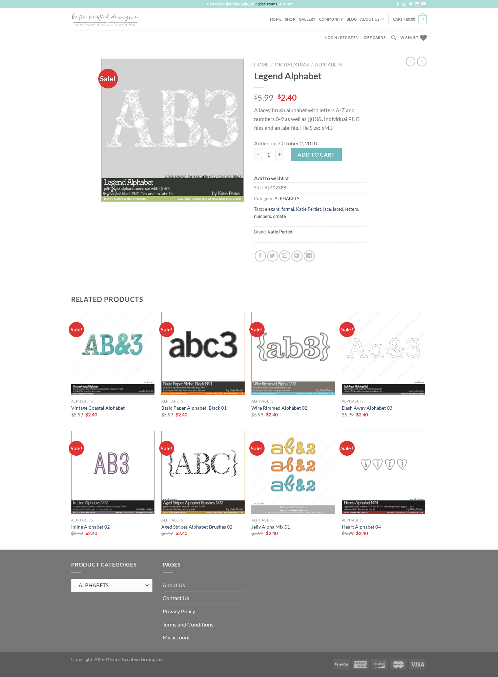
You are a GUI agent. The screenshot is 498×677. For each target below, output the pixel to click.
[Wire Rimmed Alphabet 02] (293, 353)
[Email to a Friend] (284, 256)
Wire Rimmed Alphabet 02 (279, 408)
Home (276, 19)
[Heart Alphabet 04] (384, 472)
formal (288, 209)
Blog (352, 19)
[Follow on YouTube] (423, 4)
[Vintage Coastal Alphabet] (113, 353)
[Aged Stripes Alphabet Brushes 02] (203, 472)
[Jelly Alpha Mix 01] (293, 472)
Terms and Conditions (188, 624)
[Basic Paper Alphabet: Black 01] (203, 353)
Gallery (307, 19)
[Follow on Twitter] (411, 4)
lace (327, 209)
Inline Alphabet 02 (90, 527)
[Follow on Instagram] (404, 4)
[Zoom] (110, 193)
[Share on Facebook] (260, 256)
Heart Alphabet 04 (361, 527)
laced (338, 209)
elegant (272, 209)
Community (331, 19)
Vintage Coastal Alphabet (98, 408)
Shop (290, 19)
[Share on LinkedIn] (309, 256)
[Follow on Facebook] (398, 4)
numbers (262, 216)
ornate (279, 216)
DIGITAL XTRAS (292, 64)
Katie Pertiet (308, 209)
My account (176, 637)
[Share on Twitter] (272, 256)
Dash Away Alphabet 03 (367, 408)
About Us (369, 19)
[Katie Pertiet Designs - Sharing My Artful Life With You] (105, 19)
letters (351, 209)
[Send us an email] (417, 4)
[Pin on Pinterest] (297, 256)
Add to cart (316, 154)
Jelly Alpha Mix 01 (270, 527)
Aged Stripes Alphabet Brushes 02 (196, 527)
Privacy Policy (179, 611)
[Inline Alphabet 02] (113, 472)
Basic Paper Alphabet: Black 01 (194, 408)
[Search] (393, 38)
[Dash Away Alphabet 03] (384, 353)
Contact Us (176, 598)
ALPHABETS (328, 64)
